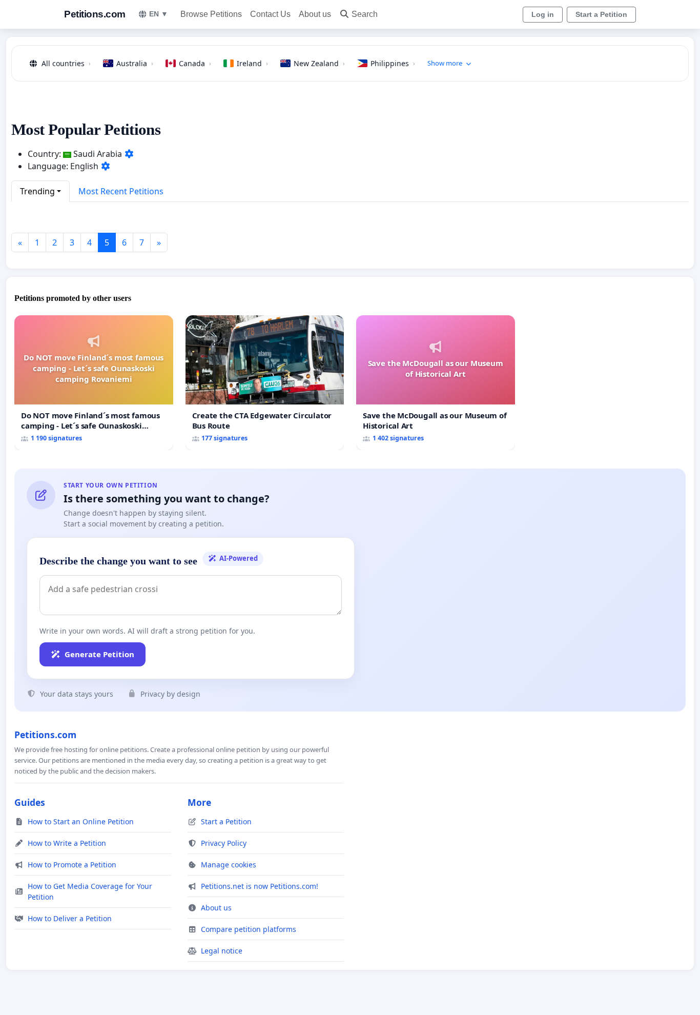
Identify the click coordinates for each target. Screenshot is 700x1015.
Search (365, 14)
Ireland (252, 63)
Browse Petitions (211, 14)
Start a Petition (601, 14)
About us (315, 14)
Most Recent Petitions (120, 191)
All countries (66, 63)
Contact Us (270, 14)
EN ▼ (158, 14)
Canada (195, 63)
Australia (134, 63)
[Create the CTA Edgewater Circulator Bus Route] (265, 382)
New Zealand (319, 63)
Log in (542, 14)
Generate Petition (99, 654)
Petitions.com (95, 14)
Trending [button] (37, 191)
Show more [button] (444, 63)
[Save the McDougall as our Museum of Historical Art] (435, 382)
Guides (29, 802)
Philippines (392, 63)
